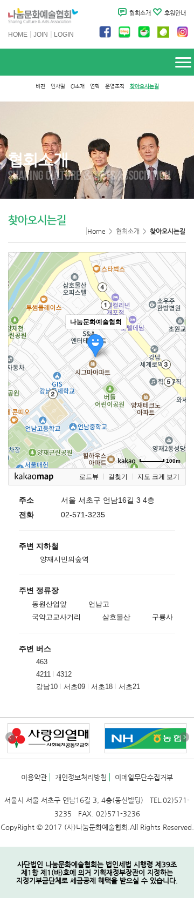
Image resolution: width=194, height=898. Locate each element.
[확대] (172, 340)
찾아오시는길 (144, 86)
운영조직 (114, 86)
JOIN (40, 34)
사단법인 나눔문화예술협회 (43, 16)
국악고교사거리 (56, 617)
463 (41, 662)
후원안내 (175, 13)
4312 (64, 674)
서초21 (129, 687)
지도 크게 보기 (158, 477)
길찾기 (118, 477)
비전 (40, 86)
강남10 (47, 687)
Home (96, 231)
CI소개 (78, 86)
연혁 (95, 86)
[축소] (172, 358)
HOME (17, 34)
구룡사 (162, 617)
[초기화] (172, 379)
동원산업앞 (49, 604)
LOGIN (64, 34)
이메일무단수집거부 (144, 777)
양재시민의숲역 (64, 559)
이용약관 (34, 777)
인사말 (58, 86)
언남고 (98, 604)
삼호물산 (116, 617)
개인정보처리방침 (81, 777)
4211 (43, 674)
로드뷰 (89, 477)
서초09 (74, 687)
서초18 (102, 687)
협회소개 (140, 13)
